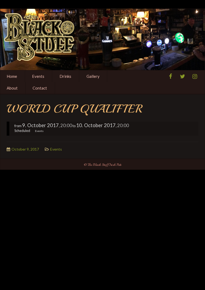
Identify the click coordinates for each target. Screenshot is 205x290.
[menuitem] (39, 76)
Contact (40, 88)
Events (38, 76)
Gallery (93, 76)
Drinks (65, 76)
